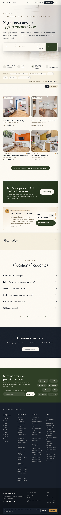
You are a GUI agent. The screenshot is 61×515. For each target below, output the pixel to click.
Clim (6, 78)
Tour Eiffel (20, 419)
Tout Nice (48, 417)
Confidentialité (50, 497)
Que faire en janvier (22, 467)
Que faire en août (21, 451)
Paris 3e (5, 423)
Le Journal (30, 495)
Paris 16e (5, 438)
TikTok (54, 381)
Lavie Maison (9, 2)
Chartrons (34, 419)
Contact (29, 497)
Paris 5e (5, 427)
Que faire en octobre (22, 457)
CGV (48, 495)
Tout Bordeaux (35, 417)
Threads (47, 389)
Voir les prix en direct (47, 191)
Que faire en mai (21, 476)
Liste (47, 86)
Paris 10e (5, 434)
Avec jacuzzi (20, 426)
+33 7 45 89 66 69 (10, 502)
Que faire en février (22, 469)
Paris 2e (5, 421)
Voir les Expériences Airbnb (43, 222)
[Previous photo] (5, 106)
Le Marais (20, 417)
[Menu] (56, 2)
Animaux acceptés (24, 78)
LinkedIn (43, 394)
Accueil (6, 13)
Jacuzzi (50, 74)
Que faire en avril (21, 473)
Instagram (44, 381)
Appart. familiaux (21, 445)
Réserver (48, 2)
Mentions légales (51, 500)
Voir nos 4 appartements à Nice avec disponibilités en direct (30, 168)
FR (29, 2)
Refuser (44, 510)
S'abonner (30, 394)
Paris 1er (5, 418)
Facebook (53, 385)
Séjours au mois (21, 442)
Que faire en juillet (22, 480)
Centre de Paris (21, 428)
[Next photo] (27, 106)
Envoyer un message (41, 316)
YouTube (43, 385)
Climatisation (20, 438)
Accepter (52, 510)
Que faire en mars (22, 471)
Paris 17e (5, 441)
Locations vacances (37, 421)
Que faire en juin (21, 478)
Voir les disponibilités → (30, 349)
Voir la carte (53, 86)
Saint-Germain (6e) (22, 440)
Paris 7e (5, 430)
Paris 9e (5, 432)
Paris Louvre (20, 421)
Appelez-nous (29, 316)
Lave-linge (13, 78)
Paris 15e (5, 436)
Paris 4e (5, 425)
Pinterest (53, 394)
